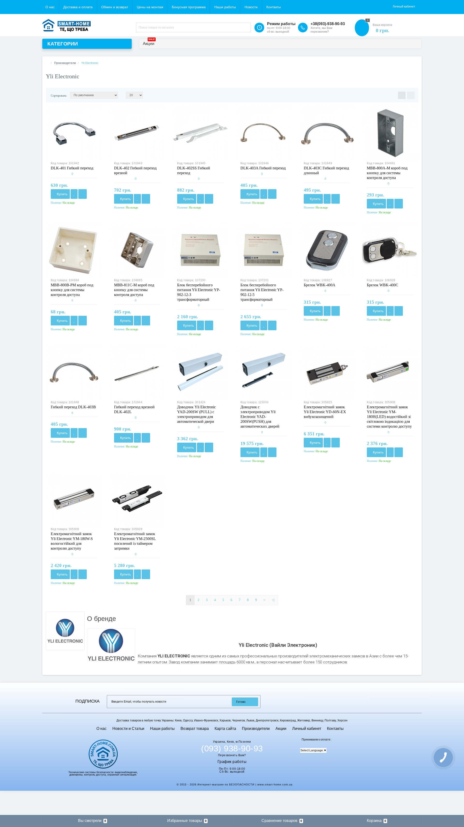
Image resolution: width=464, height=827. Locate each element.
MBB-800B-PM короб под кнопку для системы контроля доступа (72, 290)
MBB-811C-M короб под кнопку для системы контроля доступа (134, 290)
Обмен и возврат (114, 7)
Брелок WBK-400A (319, 285)
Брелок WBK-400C (382, 285)
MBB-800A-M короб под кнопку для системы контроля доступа (387, 173)
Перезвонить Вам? (232, 755)
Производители (256, 728)
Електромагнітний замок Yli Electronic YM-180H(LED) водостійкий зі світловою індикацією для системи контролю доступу (389, 416)
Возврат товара (195, 728)
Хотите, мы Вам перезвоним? (321, 29)
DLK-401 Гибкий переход (72, 168)
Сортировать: (59, 95)
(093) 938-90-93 (232, 748)
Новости (251, 7)
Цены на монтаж (150, 7)
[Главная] (47, 63)
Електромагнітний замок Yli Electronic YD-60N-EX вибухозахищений (325, 412)
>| (273, 600)
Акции (149, 42)
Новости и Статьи (128, 728)
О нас (50, 7)
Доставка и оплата (78, 7)
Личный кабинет (306, 728)
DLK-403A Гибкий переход (263, 168)
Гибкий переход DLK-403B (73, 407)
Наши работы (225, 7)
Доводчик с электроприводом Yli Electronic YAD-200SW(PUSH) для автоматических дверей (259, 416)
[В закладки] (74, 194)
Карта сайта (225, 728)
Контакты (273, 7)
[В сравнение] (82, 194)
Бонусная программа (189, 7)
